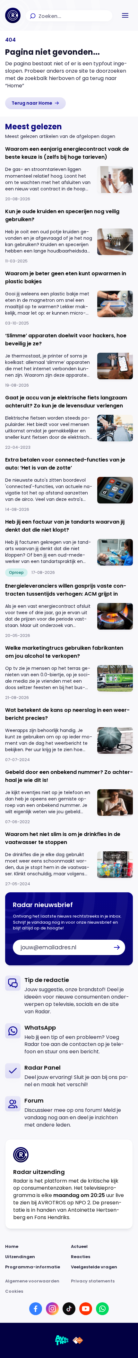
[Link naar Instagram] (52, 1308)
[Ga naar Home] (13, 15)
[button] (125, 15)
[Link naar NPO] (78, 1340)
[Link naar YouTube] (85, 1308)
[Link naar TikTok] (69, 1308)
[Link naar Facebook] (35, 1308)
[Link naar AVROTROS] (62, 1340)
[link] (35, 103)
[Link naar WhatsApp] (102, 1308)
